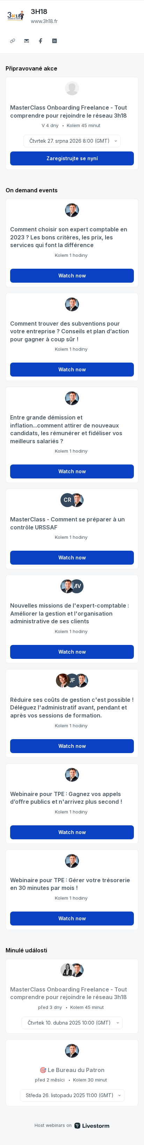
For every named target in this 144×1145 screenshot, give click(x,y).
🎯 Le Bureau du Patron (72, 1069)
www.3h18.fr (44, 21)
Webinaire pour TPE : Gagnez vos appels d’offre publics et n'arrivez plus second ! (66, 797)
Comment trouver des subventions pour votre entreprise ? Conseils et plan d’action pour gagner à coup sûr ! (69, 331)
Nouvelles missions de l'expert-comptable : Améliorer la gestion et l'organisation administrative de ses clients (69, 613)
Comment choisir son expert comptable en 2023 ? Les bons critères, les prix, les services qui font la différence (68, 237)
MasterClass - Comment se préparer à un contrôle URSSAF (67, 523)
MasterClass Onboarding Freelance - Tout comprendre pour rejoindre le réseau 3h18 (68, 111)
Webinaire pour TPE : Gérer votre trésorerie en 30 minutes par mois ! (70, 884)
